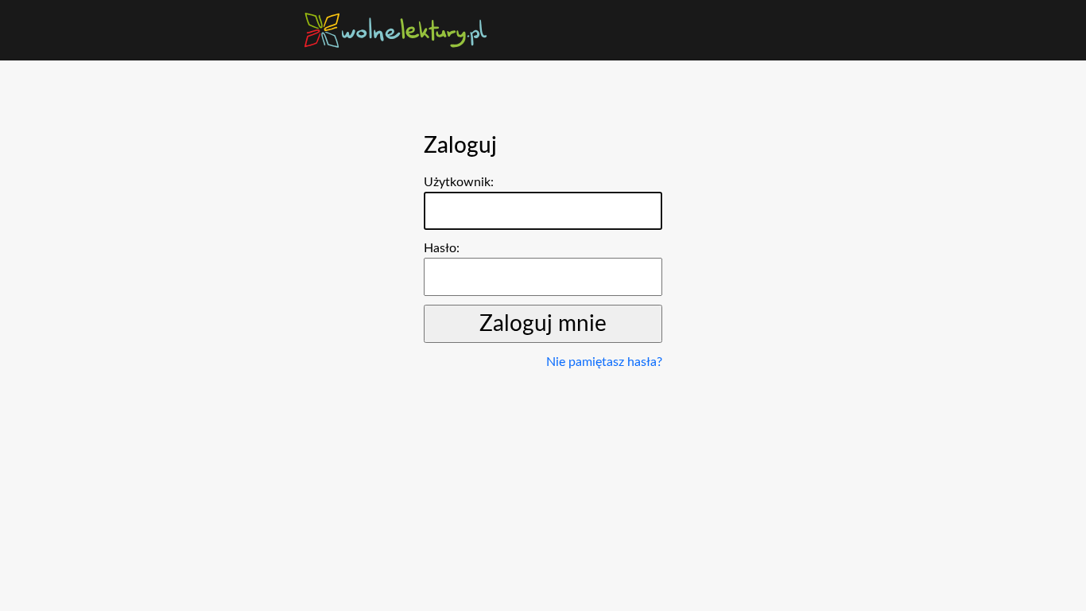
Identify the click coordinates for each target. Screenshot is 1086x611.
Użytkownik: (459, 182)
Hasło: (442, 248)
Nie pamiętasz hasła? (604, 362)
